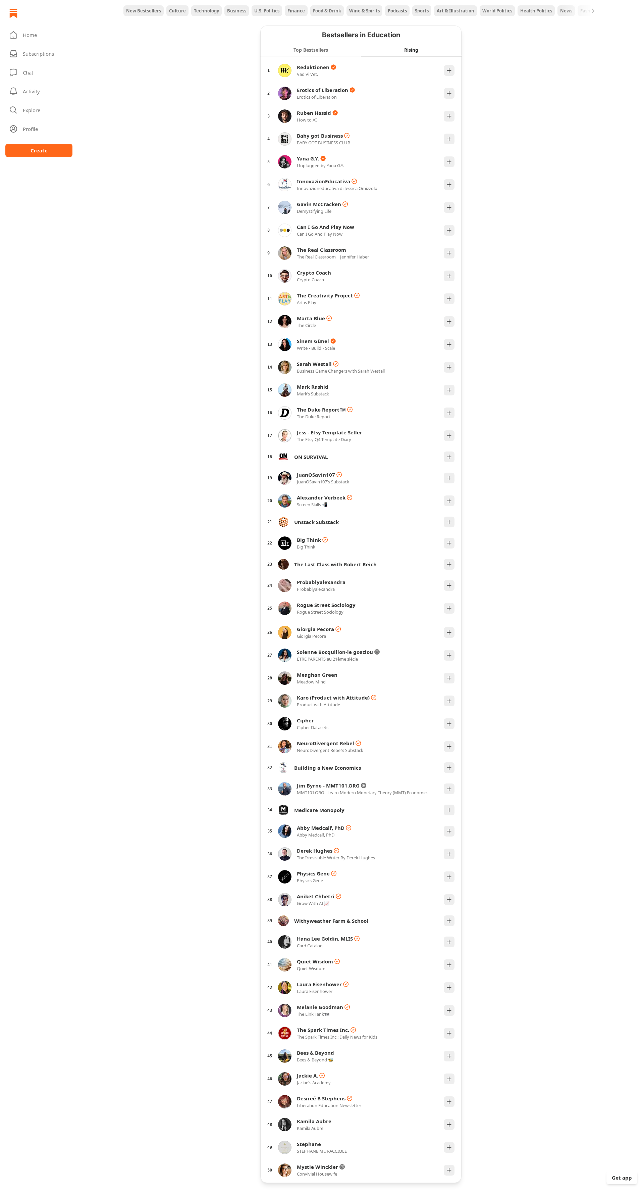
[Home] (13, 13)
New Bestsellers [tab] (143, 11)
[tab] (310, 49)
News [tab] (566, 11)
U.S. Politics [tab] (266, 11)
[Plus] (449, 70)
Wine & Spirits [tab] (364, 11)
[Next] (593, 10)
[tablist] (360, 10)
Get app (622, 1177)
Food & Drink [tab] (327, 11)
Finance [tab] (296, 11)
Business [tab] (236, 11)
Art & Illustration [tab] (455, 11)
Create (39, 150)
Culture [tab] (177, 11)
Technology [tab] (206, 11)
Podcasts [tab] (397, 11)
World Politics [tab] (497, 11)
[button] (38, 35)
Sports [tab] (422, 11)
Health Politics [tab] (536, 11)
